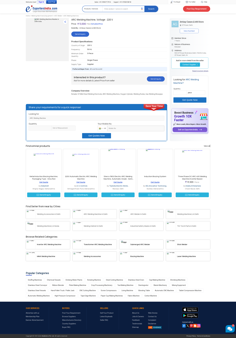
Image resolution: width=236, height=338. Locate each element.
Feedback (136, 320)
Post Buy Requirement (196, 8)
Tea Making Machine (125, 285)
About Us (135, 313)
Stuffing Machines (35, 280)
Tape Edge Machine (88, 296)
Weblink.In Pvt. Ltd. (48, 336)
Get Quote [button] (43, 182)
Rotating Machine (94, 280)
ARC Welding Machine (71, 16)
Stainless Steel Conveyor (37, 285)
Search (151, 9)
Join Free (51, 2)
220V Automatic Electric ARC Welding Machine (81, 177)
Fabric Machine (134, 296)
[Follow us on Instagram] (199, 326)
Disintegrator (143, 285)
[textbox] (63, 128)
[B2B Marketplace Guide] (195, 326)
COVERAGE (155, 327)
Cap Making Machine (157, 280)
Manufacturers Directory (71, 320)
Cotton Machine (151, 296)
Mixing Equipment (179, 285)
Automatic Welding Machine (39, 296)
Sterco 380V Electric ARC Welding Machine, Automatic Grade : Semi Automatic (118, 179)
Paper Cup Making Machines (112, 296)
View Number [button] (189, 31)
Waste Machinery (160, 285)
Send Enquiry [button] (45, 194)
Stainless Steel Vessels (37, 290)
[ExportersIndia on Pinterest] (191, 326)
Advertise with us (32, 313)
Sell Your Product (106, 313)
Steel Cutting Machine (114, 280)
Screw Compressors (109, 290)
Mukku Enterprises (193, 186)
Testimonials (137, 324)
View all (207, 146)
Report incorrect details (200, 71)
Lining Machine (127, 290)
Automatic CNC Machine (164, 290)
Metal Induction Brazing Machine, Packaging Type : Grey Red (44, 177)
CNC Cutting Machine (87, 290)
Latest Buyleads (106, 316)
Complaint (152, 320)
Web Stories (152, 313)
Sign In (41, 2)
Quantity (33, 124)
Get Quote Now (190, 100)
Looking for (34, 114)
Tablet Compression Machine (190, 290)
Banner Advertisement (35, 320)
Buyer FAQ (66, 327)
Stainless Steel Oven (136, 280)
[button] (142, 8)
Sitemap (135, 327)
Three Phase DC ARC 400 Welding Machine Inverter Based (192, 177)
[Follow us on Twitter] (188, 326)
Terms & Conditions (203, 336)
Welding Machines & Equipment (42, 16)
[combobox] (102, 128)
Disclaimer (152, 324)
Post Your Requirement (71, 313)
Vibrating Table (144, 290)
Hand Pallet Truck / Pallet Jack (62, 290)
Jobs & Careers (138, 316)
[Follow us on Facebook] (184, 326)
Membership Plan (32, 316)
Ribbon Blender (58, 285)
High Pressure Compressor (65, 296)
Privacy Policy (191, 336)
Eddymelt (45, 186)
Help (205, 2)
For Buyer (176, 2)
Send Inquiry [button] (80, 34)
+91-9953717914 (103, 2)
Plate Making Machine (77, 285)
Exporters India (41, 8)
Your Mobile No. (105, 124)
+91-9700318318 (122, 2)
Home (28, 16)
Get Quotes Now (96, 135)
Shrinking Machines (177, 280)
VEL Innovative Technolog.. (156, 186)
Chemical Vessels (54, 280)
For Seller (191, 2)
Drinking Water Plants (74, 280)
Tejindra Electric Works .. (119, 186)
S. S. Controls (82, 186)
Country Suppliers (69, 324)
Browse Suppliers (69, 316)
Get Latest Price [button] (97, 24)
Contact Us (152, 316)
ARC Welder (58, 16)
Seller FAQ (104, 320)
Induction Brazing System (155, 176)
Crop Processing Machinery (101, 285)
